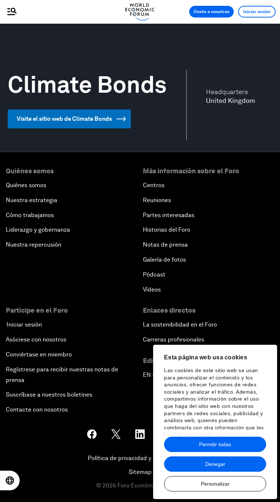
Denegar (215, 464)
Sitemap (140, 471)
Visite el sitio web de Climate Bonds (64, 118)
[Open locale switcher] (9, 480)
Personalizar (215, 484)
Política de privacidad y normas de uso (140, 458)
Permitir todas (215, 444)
